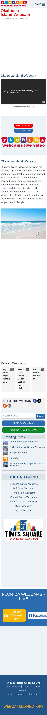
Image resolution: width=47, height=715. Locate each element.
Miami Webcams (23, 506)
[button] (14, 615)
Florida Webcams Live (28, 683)
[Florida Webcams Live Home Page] (14, 4)
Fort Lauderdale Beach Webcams (27, 447)
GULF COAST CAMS (24, 131)
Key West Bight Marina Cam (6, 375)
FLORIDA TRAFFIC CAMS (23, 430)
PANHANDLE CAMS (23, 125)
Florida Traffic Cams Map (23, 501)
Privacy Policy (13, 686)
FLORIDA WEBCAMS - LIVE (23, 596)
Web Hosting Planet (30, 694)
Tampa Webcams (19, 452)
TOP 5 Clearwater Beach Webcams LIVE (21, 378)
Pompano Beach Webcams (24, 441)
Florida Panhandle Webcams (23, 484)
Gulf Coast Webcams (24, 488)
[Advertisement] (23, 46)
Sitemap (14, 458)
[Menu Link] (12, 370)
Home (3, 18)
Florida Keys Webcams (23, 492)
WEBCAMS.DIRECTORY (23, 706)
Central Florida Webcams (23, 497)
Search (40, 416)
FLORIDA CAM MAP (23, 423)
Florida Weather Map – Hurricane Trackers (27, 464)
